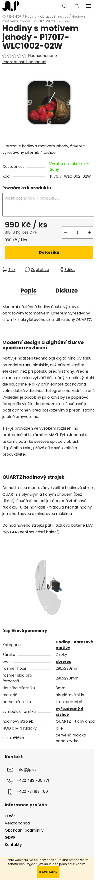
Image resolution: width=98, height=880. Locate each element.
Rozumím (48, 872)
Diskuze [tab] (66, 290)
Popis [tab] (28, 290)
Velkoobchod (17, 823)
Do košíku (49, 252)
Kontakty (13, 844)
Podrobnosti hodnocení (24, 62)
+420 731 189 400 (32, 791)
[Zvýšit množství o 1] (89, 232)
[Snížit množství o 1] (65, 232)
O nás (10, 816)
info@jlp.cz (27, 769)
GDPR (10, 837)
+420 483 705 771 (33, 780)
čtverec (63, 661)
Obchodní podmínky (24, 830)
